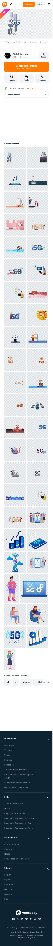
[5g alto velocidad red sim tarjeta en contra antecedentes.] (15, 764)
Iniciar (40, 4)
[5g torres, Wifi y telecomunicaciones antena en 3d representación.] (15, 178)
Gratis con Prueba (26, 67)
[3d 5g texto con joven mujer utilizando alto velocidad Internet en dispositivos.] (15, 876)
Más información (13, 93)
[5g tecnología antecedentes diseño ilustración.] (15, 899)
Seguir (43, 57)
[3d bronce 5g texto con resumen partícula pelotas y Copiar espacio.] (15, 696)
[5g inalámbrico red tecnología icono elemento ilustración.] (15, 921)
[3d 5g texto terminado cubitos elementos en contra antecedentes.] (15, 494)
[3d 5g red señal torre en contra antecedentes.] (15, 156)
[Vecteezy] (4, 4)
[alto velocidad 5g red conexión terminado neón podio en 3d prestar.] (15, 809)
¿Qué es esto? (30, 88)
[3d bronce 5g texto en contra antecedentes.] (15, 651)
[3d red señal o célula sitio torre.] (15, 223)
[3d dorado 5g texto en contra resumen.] (15, 291)
